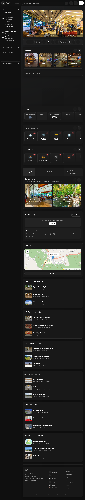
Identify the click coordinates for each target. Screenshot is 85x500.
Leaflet (65, 269)
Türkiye (24, 8)
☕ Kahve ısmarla (54, 488)
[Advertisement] (53, 90)
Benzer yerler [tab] (29, 172)
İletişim (67, 488)
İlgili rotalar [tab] (50, 172)
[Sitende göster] (52, 42)
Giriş (81, 3)
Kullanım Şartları (70, 482)
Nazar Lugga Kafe (42, 8)
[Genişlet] (73, 42)
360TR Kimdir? (69, 471)
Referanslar (69, 480)
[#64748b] (30, 117)
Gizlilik (67, 485)
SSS (67, 477)
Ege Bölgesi (30, 8)
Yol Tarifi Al (53, 273)
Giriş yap (53, 223)
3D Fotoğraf (69, 474)
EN (75, 3)
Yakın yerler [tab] (40, 172)
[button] (53, 257)
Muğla (35, 8)
